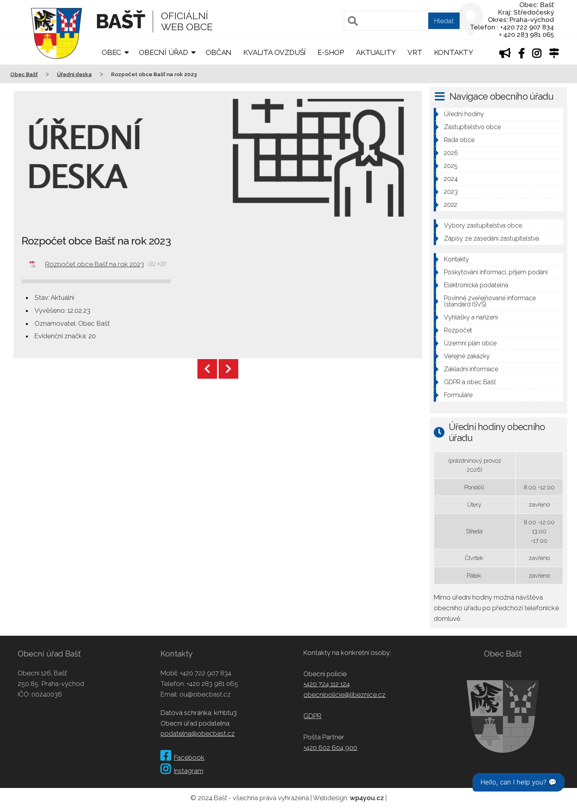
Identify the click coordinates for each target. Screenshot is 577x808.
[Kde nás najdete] (554, 54)
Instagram (188, 771)
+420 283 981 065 (212, 684)
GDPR (312, 716)
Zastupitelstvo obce (472, 127)
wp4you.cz (367, 798)
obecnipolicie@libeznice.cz (344, 695)
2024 (451, 178)
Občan (219, 52)
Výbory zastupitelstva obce (483, 225)
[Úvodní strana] (56, 64)
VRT (414, 52)
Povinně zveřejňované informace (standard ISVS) (490, 301)
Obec (111, 52)
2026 (451, 153)
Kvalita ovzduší (274, 52)
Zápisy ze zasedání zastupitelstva (491, 238)
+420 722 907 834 (205, 673)
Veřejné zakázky (467, 356)
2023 (451, 191)
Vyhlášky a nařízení (471, 317)
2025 (451, 166)
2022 (450, 204)
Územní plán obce (470, 343)
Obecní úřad (163, 52)
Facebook (189, 757)
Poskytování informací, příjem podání (496, 272)
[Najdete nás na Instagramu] (536, 54)
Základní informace (471, 369)
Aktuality (376, 52)
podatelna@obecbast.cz (198, 733)
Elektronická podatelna (476, 285)
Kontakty (453, 52)
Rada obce (459, 140)
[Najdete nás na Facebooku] (522, 54)
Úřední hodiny (464, 114)
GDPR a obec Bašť (470, 382)
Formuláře (458, 395)
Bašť (120, 21)
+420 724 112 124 (326, 684)
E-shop (331, 52)
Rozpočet (458, 330)
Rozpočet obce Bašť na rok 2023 (94, 264)
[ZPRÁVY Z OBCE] (505, 54)
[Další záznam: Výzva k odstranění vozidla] (228, 369)
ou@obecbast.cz (205, 694)
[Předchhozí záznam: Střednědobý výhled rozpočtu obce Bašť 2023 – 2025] (207, 369)
